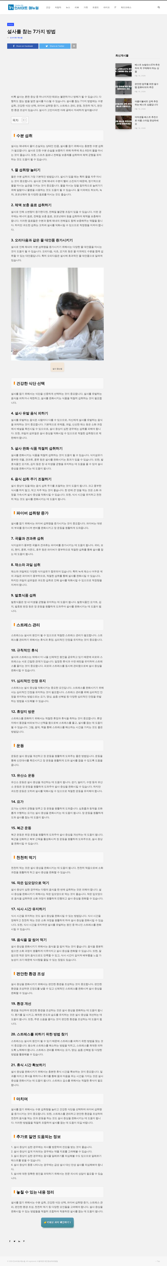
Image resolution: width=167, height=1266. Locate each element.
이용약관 (40, 1261)
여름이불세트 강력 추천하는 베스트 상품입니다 (146, 103)
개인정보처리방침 (51, 1261)
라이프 (10, 24)
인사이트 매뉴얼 (16, 37)
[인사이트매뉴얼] (23, 7)
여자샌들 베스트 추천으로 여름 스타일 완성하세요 (147, 120)
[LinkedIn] (19, 1241)
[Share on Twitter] (14, 1241)
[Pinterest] (24, 1241)
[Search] (159, 7)
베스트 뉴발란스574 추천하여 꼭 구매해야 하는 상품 (147, 68)
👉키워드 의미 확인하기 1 (57, 1222)
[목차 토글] (23, 120)
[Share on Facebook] (10, 1241)
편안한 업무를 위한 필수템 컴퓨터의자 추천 (147, 85)
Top (158, 1261)
